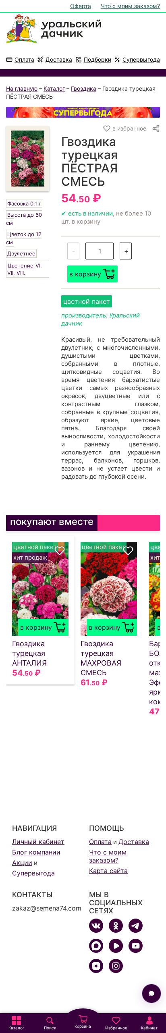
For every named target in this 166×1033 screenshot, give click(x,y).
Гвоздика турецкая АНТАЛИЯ (29, 653)
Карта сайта (108, 871)
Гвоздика (83, 88)
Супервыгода (141, 59)
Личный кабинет (38, 842)
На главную (21, 88)
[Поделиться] (156, 128)
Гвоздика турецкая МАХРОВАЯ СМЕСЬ (101, 658)
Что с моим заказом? (130, 5)
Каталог (54, 88)
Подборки (97, 59)
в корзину (85, 274)
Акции (22, 863)
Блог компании (36, 852)
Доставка (59, 59)
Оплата (24, 59)
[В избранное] (59, 551)
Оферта (80, 5)
